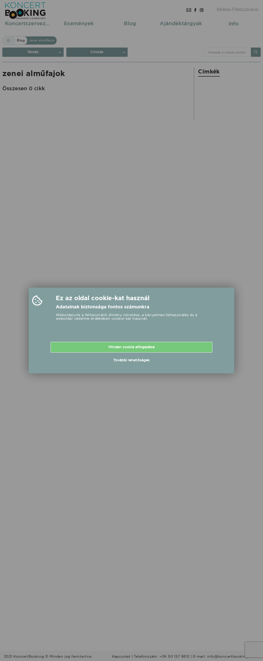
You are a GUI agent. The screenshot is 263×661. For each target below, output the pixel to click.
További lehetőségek (131, 360)
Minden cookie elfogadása (131, 347)
